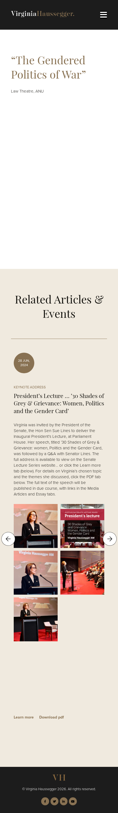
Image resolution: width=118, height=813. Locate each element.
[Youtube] (73, 801)
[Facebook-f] (45, 801)
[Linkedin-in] (64, 801)
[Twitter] (54, 801)
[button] (8, 539)
